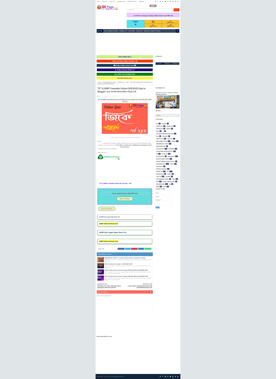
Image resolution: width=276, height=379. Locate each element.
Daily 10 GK (169, 138)
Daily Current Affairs (111, 31)
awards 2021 (170, 126)
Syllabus (168, 176)
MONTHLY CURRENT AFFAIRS (162, 158)
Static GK (139, 31)
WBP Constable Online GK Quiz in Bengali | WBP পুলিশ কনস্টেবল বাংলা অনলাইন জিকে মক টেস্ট (126, 270)
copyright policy (121, 1)
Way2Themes (109, 376)
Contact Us (112, 1)
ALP (157, 123)
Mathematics (171, 156)
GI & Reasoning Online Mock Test (164, 151)
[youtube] (168, 1)
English (173, 141)
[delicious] (178, 1)
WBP (135, 96)
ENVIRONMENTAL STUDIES (120, 96)
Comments (175, 63)
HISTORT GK (164, 153)
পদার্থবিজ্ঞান (164, 186)
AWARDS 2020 (159, 126)
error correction (160, 146)
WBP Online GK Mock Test (109, 224)
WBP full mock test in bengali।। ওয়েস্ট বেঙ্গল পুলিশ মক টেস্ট (118, 264)
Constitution (159, 138)
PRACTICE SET (159, 166)
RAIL (168, 171)
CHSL (157, 136)
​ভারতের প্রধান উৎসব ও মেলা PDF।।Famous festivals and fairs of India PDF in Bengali (125, 257)
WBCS (173, 179)
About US (104, 1)
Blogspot (122, 376)
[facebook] (158, 1)
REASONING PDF (160, 174)
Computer (165, 136)
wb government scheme (162, 179)
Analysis (164, 123)
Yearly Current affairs (169, 181)
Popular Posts (167, 64)
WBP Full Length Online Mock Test (110, 217)
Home (98, 1)
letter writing (160, 156)
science (169, 174)
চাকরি (170, 184)
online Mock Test (160, 163)
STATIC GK (158, 176)
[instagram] (160, 1)
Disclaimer (141, 1)
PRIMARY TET (130, 96)
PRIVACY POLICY (132, 1)
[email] (165, 1)
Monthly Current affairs (152, 31)
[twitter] (155, 1)
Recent (159, 63)
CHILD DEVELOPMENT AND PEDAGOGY (164, 133)
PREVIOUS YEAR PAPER (161, 168)
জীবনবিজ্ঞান (157, 186)
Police (172, 163)
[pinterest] (170, 1)
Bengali (168, 128)
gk (157, 153)
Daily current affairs (161, 141)
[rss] (163, 1)
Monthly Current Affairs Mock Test (165, 161)
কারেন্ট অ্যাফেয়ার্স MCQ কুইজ (160, 184)
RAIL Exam (132, 31)
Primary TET (123, 31)
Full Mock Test (160, 148)
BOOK (157, 131)
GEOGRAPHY (171, 148)
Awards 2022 (159, 128)
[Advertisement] (138, 44)
